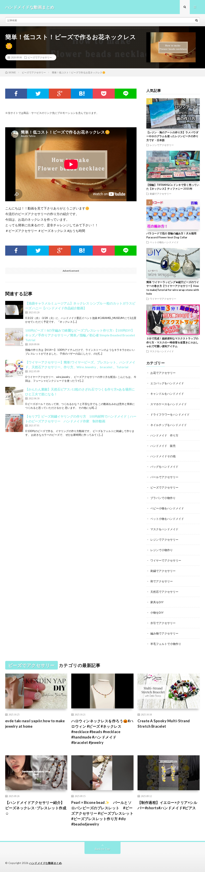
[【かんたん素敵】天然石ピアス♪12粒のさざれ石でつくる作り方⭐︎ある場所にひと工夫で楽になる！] (14, 396)
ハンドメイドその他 (163, 456)
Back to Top (102, 849)
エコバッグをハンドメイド (167, 383)
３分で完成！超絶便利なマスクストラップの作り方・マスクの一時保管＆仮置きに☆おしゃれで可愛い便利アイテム (172, 342)
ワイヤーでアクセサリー (163, 298)
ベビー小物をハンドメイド (167, 508)
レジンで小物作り (161, 550)
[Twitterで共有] (38, 94)
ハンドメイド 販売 (163, 445)
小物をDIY (157, 612)
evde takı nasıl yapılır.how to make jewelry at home (35, 723)
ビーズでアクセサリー (40, 57)
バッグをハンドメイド (164, 466)
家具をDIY (157, 602)
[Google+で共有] (60, 94)
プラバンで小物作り (163, 498)
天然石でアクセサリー (164, 591)
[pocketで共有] (104, 94)
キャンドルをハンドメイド (167, 393)
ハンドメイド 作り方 (164, 435)
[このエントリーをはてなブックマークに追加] (82, 94)
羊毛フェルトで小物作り (165, 643)
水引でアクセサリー (163, 623)
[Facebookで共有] (16, 94)
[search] (197, 20)
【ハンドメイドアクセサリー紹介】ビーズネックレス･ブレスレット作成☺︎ (35, 807)
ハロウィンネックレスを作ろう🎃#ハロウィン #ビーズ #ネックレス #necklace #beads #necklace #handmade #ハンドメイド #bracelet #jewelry (102, 732)
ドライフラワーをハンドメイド (170, 414)
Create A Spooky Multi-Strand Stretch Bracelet (164, 723)
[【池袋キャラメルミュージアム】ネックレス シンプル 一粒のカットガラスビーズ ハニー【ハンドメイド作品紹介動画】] (14, 310)
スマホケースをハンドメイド (168, 404)
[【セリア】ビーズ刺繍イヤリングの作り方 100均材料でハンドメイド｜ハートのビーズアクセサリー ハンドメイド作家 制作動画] (14, 423)
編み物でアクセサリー (164, 633)
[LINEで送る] (126, 94)
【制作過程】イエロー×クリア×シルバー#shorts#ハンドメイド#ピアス (167, 805)
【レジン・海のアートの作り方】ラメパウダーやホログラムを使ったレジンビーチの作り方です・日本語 (172, 136)
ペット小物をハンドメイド (164, 242)
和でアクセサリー (161, 581)
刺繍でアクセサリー (160, 193)
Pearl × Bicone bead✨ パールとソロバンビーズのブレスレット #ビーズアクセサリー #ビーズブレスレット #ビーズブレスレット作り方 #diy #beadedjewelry (102, 813)
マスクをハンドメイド (162, 351)
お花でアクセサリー (163, 372)
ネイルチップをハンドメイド (168, 425)
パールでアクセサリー (164, 477)
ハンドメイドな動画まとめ (45, 863)
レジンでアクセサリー (162, 145)
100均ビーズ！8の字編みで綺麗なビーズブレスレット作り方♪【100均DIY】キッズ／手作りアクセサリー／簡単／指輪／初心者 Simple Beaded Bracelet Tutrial (80, 335)
